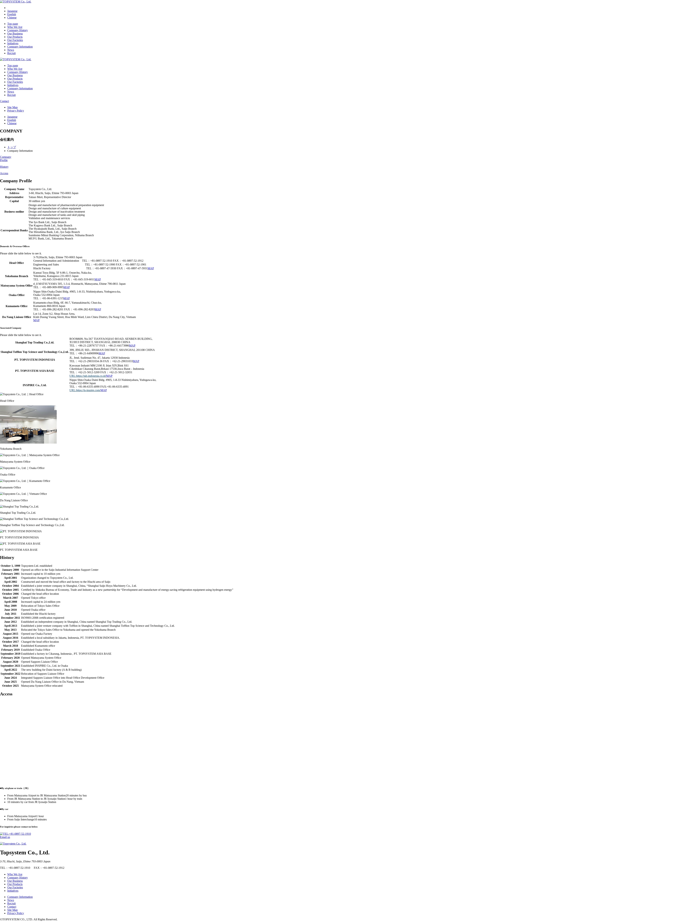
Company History (17, 30)
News (10, 49)
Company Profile (5, 158)
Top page (12, 23)
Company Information (20, 46)
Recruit (11, 53)
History (4, 166)
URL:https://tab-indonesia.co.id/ (87, 375)
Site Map (12, 107)
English (11, 14)
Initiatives (12, 43)
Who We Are (14, 27)
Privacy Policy (15, 110)
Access (4, 173)
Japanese (12, 11)
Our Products (15, 36)
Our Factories (15, 40)
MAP (151, 268)
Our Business (15, 33)
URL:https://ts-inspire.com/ (85, 390)
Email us (5, 837)
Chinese (12, 17)
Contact (4, 101)
